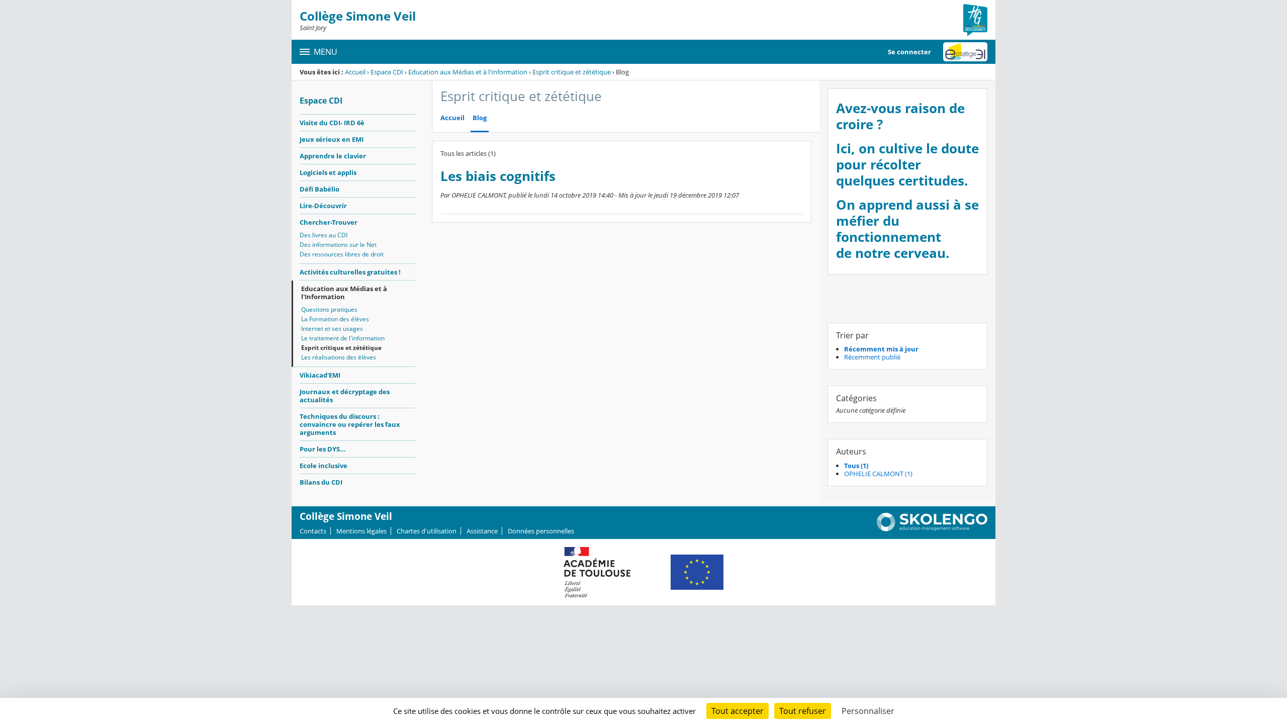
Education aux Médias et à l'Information (467, 71)
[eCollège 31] (965, 52)
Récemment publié (872, 357)
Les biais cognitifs (498, 176)
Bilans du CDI (321, 482)
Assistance (482, 531)
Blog (480, 118)
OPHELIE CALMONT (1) (878, 474)
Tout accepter (737, 710)
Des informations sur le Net (338, 244)
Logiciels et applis (328, 172)
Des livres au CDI (323, 235)
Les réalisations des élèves (338, 357)
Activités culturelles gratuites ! (350, 272)
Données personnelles (541, 531)
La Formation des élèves (335, 319)
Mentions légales (361, 531)
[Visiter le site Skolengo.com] (932, 528)
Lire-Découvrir (323, 205)
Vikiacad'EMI (320, 375)
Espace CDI (387, 71)
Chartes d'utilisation (426, 531)
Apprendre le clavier (333, 155)
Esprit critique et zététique (571, 71)
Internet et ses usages (332, 328)
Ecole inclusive (323, 465)
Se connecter (909, 51)
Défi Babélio (319, 189)
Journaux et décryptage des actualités (345, 395)
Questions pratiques (329, 309)
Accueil (355, 71)
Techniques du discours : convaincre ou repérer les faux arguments (350, 424)
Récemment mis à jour (881, 349)
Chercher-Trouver (328, 222)
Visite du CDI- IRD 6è (332, 122)
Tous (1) (856, 466)
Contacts (313, 531)
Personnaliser (868, 710)
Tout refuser (802, 710)
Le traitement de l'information (343, 338)
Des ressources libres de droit (342, 254)
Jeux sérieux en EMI (331, 139)
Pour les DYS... (323, 449)
